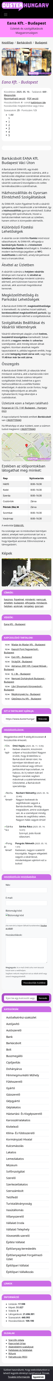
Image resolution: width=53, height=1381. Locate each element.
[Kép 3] (29, 582)
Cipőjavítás (13, 1062)
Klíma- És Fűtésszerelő (20, 1133)
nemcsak (41, 599)
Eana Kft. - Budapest (14, 624)
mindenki (30, 599)
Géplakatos (13, 1107)
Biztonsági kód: (14, 910)
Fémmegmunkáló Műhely (22, 1075)
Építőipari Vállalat (17, 1265)
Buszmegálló (14, 1056)
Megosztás (10, 95)
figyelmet (19, 599)
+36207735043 (13, 420)
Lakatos (11, 1152)
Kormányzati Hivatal (19, 1139)
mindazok (41, 602)
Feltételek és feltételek (20, 1350)
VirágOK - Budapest (21, 661)
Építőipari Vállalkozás (19, 1272)
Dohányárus (14, 1069)
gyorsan (39, 606)
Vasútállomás (14, 1210)
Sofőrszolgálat (15, 1171)
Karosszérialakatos (18, 1120)
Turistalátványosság (19, 1203)
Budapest (41, 42)
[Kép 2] (24, 582)
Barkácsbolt (24, 42)
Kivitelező (12, 1127)
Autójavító (12, 1024)
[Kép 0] (14, 582)
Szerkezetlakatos (17, 1184)
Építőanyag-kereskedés (21, 1248)
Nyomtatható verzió (14, 98)
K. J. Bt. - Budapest (21, 673)
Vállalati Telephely (17, 1229)
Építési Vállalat (15, 1242)
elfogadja (30, 602)
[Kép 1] (19, 582)
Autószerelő (13, 1030)
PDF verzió (32, 98)
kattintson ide (38, 102)
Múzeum (11, 1165)
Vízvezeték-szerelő (18, 1236)
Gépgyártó (13, 1101)
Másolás (42, 718)
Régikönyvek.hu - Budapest (25, 694)
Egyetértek (38, 1377)
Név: (8, 884)
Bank (9, 1037)
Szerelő (11, 1178)
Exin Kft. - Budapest (21, 657)
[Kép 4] (34, 582)
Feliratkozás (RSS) (17, 1356)
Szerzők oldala (16, 1340)
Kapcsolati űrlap (17, 1343)
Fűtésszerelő (14, 1082)
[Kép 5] (39, 582)
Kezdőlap (8, 42)
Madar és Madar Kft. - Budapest (28, 644)
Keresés (43, 998)
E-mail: (9, 897)
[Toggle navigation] (6, 14)
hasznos (8, 599)
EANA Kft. (19, 525)
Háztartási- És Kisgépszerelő (24, 1114)
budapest (19, 602)
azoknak (18, 606)
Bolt (8, 1049)
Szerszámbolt (14, 1191)
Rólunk (12, 1353)
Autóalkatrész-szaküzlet (21, 1017)
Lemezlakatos (15, 1159)
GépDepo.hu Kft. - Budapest (26, 698)
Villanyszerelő (15, 1216)
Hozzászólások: (14, 934)
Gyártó (10, 1088)
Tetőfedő (12, 1197)
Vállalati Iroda (15, 1223)
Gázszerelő (13, 1094)
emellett (8, 602)
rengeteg (29, 606)
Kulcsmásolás (14, 1146)
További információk (19, 1376)
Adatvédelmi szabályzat (20, 1346)
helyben (8, 606)
